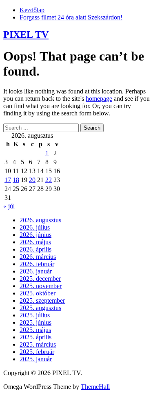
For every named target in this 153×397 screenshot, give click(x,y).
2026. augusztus (40, 220)
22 (48, 179)
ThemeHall (95, 386)
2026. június (35, 234)
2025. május (35, 329)
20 (32, 179)
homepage (99, 98)
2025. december (40, 278)
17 (7, 179)
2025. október (37, 293)
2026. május (35, 242)
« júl (9, 206)
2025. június (35, 322)
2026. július (35, 227)
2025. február (37, 351)
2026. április (35, 249)
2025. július (35, 315)
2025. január (36, 359)
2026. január (36, 271)
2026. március (38, 256)
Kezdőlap (32, 10)
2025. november (41, 285)
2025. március (38, 344)
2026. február (37, 263)
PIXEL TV (26, 34)
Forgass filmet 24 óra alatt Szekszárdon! (71, 17)
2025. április (35, 337)
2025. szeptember (42, 300)
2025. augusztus (40, 307)
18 (16, 179)
